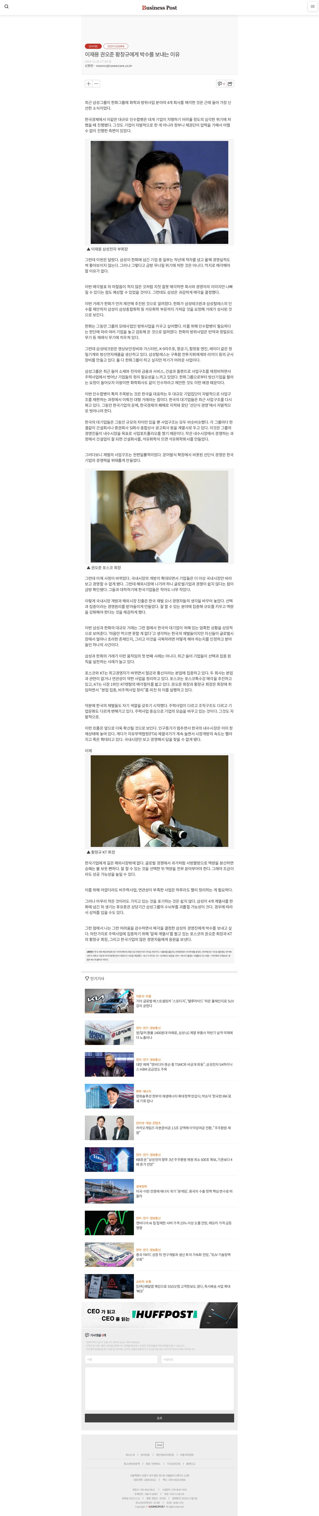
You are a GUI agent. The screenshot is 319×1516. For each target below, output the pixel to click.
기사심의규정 (173, 1463)
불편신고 (190, 1463)
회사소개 (130, 1454)
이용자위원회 (186, 1454)
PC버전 (159, 1445)
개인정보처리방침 (165, 1454)
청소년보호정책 (132, 1463)
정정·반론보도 (153, 1463)
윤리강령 (145, 1454)
